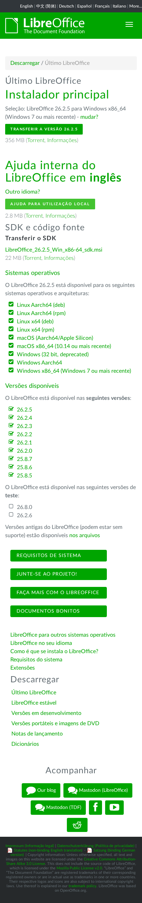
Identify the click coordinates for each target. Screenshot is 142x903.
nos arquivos (84, 535)
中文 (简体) (46, 6)
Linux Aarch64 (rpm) (41, 313)
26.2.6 (24, 515)
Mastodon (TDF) (63, 807)
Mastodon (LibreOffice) (103, 790)
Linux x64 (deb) (35, 321)
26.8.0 (24, 507)
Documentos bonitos (47, 611)
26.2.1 (24, 442)
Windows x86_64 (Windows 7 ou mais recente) (74, 371)
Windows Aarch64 (39, 363)
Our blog (46, 790)
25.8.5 (24, 475)
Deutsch (66, 6)
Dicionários (25, 744)
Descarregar (25, 63)
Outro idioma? (22, 192)
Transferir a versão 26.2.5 (44, 129)
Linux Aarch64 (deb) (41, 305)
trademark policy (83, 886)
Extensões (22, 668)
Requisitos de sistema (48, 555)
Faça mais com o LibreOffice (57, 592)
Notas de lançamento (37, 734)
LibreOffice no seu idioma (41, 643)
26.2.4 (24, 418)
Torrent (35, 140)
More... (135, 6)
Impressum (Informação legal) (30, 846)
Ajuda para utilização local (50, 204)
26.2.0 (24, 451)
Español (84, 6)
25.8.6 (24, 467)
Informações (62, 140)
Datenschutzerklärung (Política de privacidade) (95, 846)
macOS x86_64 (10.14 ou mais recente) (64, 346)
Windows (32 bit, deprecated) (53, 354)
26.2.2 (24, 434)
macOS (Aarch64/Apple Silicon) (55, 338)
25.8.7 (24, 459)
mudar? (89, 117)
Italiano (119, 6)
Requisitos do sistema (37, 659)
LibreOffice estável (34, 703)
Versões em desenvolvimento (46, 713)
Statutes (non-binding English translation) (48, 850)
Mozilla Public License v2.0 (79, 868)
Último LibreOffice (33, 692)
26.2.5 (24, 410)
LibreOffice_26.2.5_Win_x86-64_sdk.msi (53, 250)
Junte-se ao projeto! (46, 574)
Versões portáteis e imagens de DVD (55, 723)
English (26, 6)
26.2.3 (24, 426)
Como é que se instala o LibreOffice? (54, 651)
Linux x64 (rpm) (35, 330)
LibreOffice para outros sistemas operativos (62, 635)
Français (102, 6)
